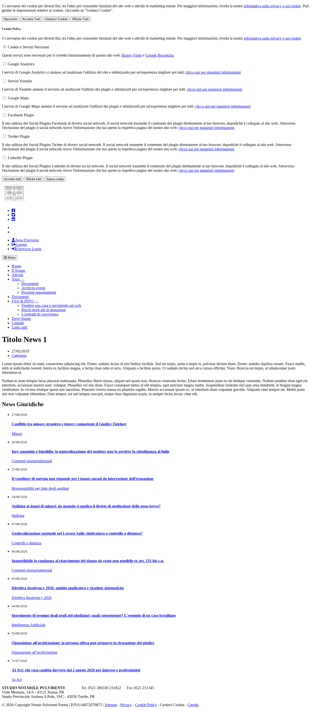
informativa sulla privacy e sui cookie (272, 6)
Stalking (18, 516)
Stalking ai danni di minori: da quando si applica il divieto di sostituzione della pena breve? (86, 506)
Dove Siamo (21, 319)
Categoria (19, 355)
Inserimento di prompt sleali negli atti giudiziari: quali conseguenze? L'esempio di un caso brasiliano (94, 615)
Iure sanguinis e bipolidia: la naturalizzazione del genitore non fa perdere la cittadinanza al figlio (90, 451)
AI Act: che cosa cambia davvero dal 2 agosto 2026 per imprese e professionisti (76, 670)
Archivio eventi (33, 288)
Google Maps (18, 98)
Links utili (19, 327)
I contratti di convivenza (39, 314)
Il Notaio (18, 270)
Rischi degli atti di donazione (43, 310)
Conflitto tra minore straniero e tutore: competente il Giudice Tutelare (69, 424)
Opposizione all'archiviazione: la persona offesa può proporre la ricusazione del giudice (83, 643)
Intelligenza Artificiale (28, 625)
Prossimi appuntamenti (38, 292)
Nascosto (10, 19)
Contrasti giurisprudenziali (32, 461)
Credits (193, 705)
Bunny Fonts (132, 55)
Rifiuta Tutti (80, 19)
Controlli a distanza (26, 543)
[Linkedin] (13, 219)
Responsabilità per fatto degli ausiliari (40, 488)
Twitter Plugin (19, 136)
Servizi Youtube (20, 81)
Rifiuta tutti (33, 179)
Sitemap (111, 705)
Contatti (18, 323)
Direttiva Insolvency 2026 (32, 598)
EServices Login (28, 249)
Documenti (29, 284)
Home (16, 266)
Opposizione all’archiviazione (34, 652)
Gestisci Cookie (56, 19)
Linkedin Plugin (20, 158)
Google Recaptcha (159, 55)
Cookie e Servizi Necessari (28, 47)
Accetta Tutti (31, 19)
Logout (21, 244)
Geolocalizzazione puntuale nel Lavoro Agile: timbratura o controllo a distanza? (77, 533)
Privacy (126, 705)
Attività (17, 275)
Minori (17, 434)
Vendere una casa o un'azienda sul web (51, 305)
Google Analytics (21, 64)
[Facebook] (13, 210)
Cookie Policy (146, 705)
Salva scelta (55, 179)
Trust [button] (16, 279)
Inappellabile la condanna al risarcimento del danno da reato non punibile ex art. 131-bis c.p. (88, 561)
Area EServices (27, 240)
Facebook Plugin (21, 115)
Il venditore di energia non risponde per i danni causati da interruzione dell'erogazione (83, 479)
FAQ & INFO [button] (23, 301)
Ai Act (17, 679)
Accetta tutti (12, 179)
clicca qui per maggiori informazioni (213, 72)
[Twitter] (13, 215)
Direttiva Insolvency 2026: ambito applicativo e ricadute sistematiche (68, 588)
